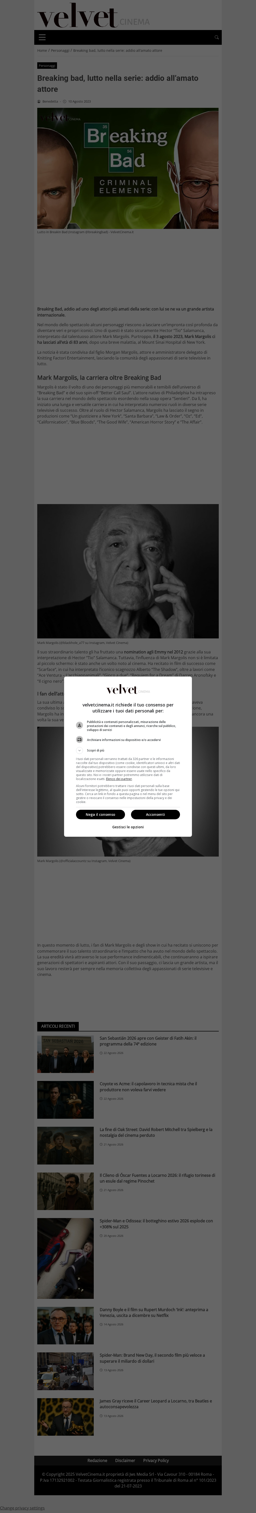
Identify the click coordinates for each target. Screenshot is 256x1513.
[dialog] (128, 756)
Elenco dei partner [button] (119, 779)
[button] (128, 750)
